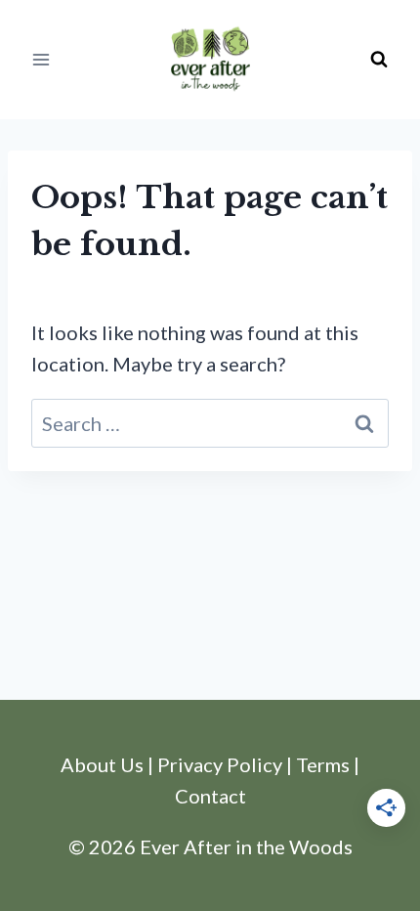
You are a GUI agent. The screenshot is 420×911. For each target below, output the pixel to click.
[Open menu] (41, 59)
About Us (102, 764)
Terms (323, 764)
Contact (210, 795)
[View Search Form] (379, 59)
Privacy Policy (219, 764)
